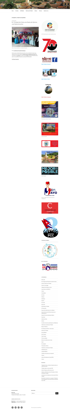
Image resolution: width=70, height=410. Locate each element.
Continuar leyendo (15, 59)
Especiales (43, 317)
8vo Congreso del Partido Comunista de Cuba (49, 281)
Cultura (36, 10)
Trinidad (18, 55)
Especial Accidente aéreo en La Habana (48, 310)
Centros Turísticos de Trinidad (46, 283)
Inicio (13, 10)
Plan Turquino (44, 334)
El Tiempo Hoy (44, 308)
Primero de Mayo (44, 338)
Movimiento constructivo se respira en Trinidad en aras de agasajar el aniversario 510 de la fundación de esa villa (50, 379)
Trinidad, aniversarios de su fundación (48, 353)
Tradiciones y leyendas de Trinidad (47, 347)
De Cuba (17, 10)
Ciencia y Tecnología (45, 285)
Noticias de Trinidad (29, 10)
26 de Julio (43, 279)
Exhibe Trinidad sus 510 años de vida (48, 370)
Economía (43, 302)
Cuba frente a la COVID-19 (46, 289)
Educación (43, 304)
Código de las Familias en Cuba (47, 287)
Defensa (43, 296)
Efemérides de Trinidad (45, 306)
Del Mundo (22, 10)
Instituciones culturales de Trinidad (47, 324)
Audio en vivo (46, 10)
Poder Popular (44, 336)
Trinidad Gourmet (44, 349)
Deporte (43, 300)
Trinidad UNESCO (44, 351)
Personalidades (44, 332)
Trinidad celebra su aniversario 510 (47, 368)
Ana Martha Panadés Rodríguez (19, 50)
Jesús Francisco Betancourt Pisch (29, 54)
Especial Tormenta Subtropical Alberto (48, 315)
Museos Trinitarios (45, 326)
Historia (43, 320)
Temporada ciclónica (45, 345)
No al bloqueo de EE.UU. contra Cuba (48, 328)
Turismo (40, 10)
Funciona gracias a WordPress (36, 407)
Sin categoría (44, 343)
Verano (43, 359)
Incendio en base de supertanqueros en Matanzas (50, 322)
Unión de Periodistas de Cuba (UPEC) (48, 357)
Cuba (27, 55)
